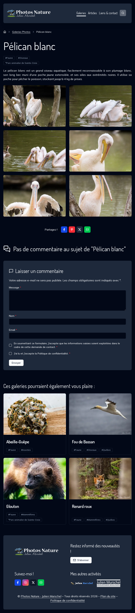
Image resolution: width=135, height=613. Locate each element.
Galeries (81, 13)
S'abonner (83, 560)
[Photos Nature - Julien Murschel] (29, 13)
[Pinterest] (72, 229)
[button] (87, 229)
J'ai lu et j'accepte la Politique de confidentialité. (42, 353)
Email (13, 330)
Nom (12, 316)
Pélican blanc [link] (44, 31)
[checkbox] (10, 345)
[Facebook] (64, 229)
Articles (92, 13)
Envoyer (16, 362)
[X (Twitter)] (79, 229)
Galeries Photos (21, 31)
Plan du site (107, 596)
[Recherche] (123, 13)
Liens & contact (108, 13)
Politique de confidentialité (67, 600)
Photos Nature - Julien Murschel (41, 596)
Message (15, 287)
